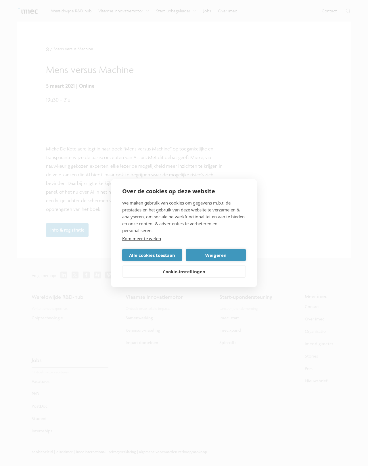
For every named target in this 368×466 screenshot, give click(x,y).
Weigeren (216, 255)
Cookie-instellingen (184, 271)
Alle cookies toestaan (152, 255)
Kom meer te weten (141, 238)
